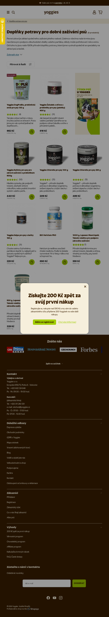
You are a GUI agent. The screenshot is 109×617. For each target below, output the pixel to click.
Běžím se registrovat (44, 322)
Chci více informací (67, 322)
